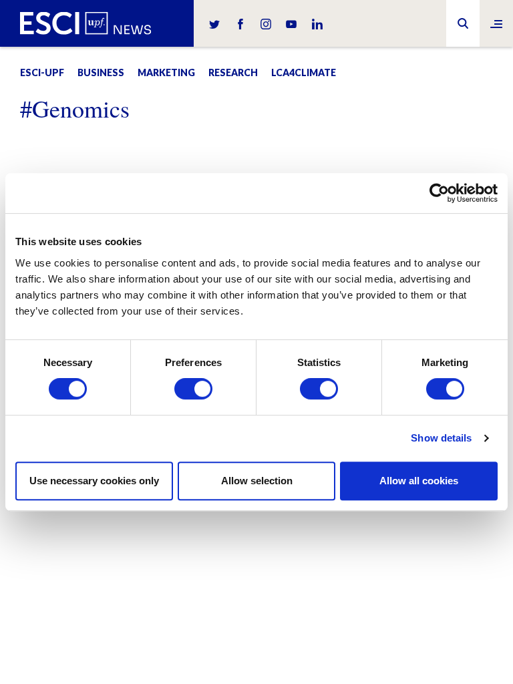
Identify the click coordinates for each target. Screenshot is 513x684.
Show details (441, 438)
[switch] (193, 388)
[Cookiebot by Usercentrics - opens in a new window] (439, 193)
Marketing (166, 72)
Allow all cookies (418, 480)
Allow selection (257, 480)
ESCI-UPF (42, 72)
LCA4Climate (303, 72)
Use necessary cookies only (94, 480)
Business (100, 72)
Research (233, 72)
